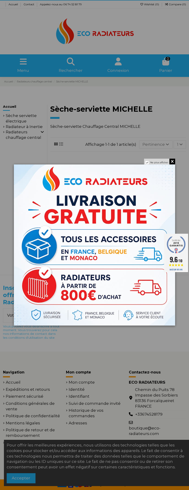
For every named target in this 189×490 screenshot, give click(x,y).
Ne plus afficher (159, 162)
